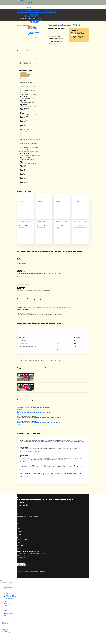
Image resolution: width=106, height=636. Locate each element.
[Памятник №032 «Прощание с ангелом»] (80, 222)
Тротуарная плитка (33, 10)
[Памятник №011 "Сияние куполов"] (25, 222)
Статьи (29, 47)
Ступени (30, 29)
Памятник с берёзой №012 (25, 199)
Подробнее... (19, 409)
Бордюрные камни (32, 23)
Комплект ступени (34, 32)
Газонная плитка (32, 16)
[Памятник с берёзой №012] (25, 196)
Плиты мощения (32, 34)
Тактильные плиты (32, 28)
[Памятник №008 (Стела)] (61, 196)
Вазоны (31, 33)
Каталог (29, 7)
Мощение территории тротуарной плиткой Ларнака (34, 412)
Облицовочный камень (36, 20)
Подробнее (21, 201)
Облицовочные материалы (35, 17)
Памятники (34, 27)
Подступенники (33, 31)
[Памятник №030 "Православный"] (43, 222)
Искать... (1, 580)
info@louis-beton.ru (22, 557)
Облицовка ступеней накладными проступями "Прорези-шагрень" (39, 417)
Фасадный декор (35, 22)
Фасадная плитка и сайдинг (36, 19)
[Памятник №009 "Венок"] (79, 196)
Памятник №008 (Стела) (61, 199)
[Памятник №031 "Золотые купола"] (62, 222)
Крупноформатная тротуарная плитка (12, 591)
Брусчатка (32, 11)
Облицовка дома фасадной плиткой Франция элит (33, 407)
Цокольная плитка (34, 21)
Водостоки (31, 25)
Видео (28, 53)
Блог (29, 74)
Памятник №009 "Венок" (80, 199)
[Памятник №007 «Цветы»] (43, 196)
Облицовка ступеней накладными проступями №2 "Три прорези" (38, 422)
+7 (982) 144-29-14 (23, 555)
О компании (30, 42)
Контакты (29, 68)
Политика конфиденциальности (23, 572)
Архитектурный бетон (33, 37)
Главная (30, 2)
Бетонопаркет (33, 13)
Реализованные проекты (33, 58)
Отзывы (29, 63)
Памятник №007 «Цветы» (43, 199)
